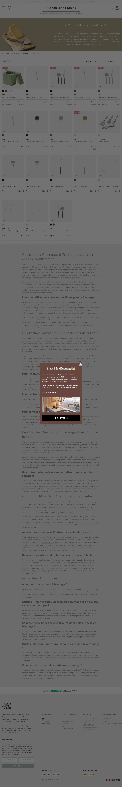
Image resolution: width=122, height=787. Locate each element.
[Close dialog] (80, 364)
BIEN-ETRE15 (61, 417)
